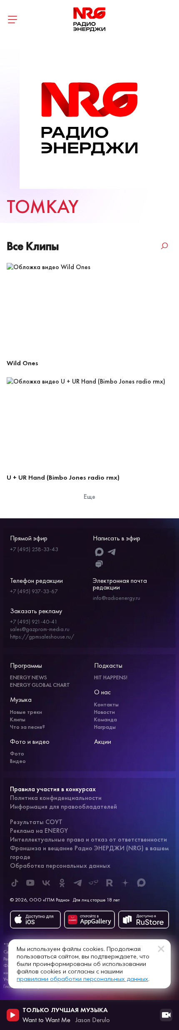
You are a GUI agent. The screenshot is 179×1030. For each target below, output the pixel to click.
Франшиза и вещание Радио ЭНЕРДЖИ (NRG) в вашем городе (89, 852)
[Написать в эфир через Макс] (99, 552)
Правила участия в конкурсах (53, 789)
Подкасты (108, 665)
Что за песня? (27, 726)
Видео (18, 761)
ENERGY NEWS (28, 677)
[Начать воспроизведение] (13, 1015)
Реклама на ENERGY (39, 830)
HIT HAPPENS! (110, 677)
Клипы (17, 719)
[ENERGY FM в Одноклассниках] (62, 882)
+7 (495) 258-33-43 (34, 549)
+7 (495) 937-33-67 (34, 591)
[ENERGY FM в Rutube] (109, 882)
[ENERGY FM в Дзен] (125, 882)
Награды (105, 726)
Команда (105, 719)
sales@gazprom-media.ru (40, 629)
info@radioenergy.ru (116, 598)
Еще (89, 496)
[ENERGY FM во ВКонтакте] (46, 882)
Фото (17, 753)
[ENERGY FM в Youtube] (30, 882)
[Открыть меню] (12, 19)
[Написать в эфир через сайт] (99, 564)
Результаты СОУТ (36, 821)
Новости (104, 712)
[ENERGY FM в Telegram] (78, 882)
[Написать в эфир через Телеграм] (112, 552)
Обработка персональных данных (60, 865)
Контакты (106, 704)
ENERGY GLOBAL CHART (40, 684)
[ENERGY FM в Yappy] (93, 882)
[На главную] (89, 19)
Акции (102, 741)
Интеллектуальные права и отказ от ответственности (88, 839)
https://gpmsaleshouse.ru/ (42, 636)
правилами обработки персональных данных (82, 979)
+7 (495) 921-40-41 (33, 621)
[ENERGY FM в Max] (141, 882)
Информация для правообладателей (63, 806)
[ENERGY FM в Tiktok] (14, 882)
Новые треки (26, 712)
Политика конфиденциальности (56, 797)
